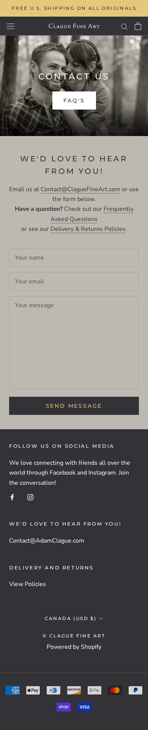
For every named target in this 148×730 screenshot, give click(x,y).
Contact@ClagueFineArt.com (80, 189)
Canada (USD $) (71, 618)
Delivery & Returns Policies (88, 229)
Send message (74, 405)
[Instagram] (30, 497)
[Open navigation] (10, 26)
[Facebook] (12, 497)
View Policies (27, 584)
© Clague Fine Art (74, 636)
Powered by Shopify (74, 647)
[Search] (124, 26)
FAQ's (74, 100)
